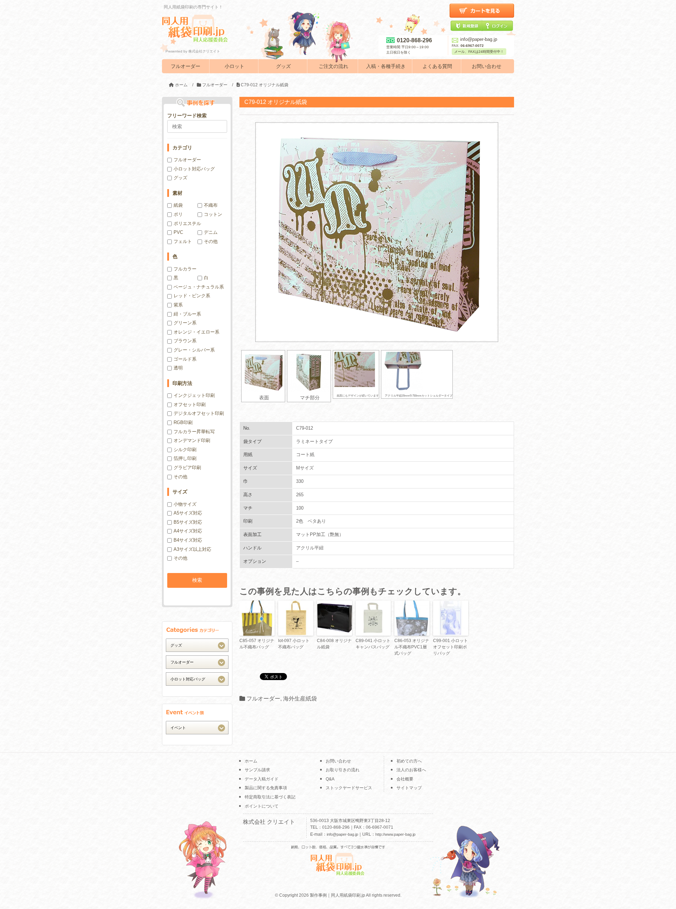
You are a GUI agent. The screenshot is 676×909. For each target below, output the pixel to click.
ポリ (178, 214)
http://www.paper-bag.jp (395, 834)
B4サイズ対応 (188, 540)
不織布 (211, 205)
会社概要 (404, 779)
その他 (211, 241)
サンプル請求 (257, 769)
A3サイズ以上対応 (192, 549)
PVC (178, 232)
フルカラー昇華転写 (194, 431)
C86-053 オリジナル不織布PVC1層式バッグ (411, 647)
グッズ (283, 66)
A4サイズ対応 (188, 531)
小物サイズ (185, 504)
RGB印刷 (183, 422)
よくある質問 (437, 66)
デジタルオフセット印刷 (199, 413)
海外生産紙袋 (300, 699)
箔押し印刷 (185, 458)
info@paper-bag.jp (478, 39)
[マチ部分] (309, 372)
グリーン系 (185, 322)
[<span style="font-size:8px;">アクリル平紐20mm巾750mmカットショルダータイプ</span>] (417, 372)
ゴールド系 (185, 359)
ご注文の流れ (333, 66)
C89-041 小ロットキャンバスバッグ (373, 643)
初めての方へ (409, 761)
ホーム (251, 761)
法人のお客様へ (411, 769)
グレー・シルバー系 (194, 350)
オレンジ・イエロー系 (196, 332)
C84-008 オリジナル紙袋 (334, 643)
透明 (178, 368)
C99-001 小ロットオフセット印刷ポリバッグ (450, 647)
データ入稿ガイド (261, 779)
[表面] (263, 372)
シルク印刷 (185, 449)
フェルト (183, 241)
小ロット (234, 66)
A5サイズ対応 (188, 513)
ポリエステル (187, 223)
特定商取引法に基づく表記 (270, 797)
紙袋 (178, 205)
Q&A (330, 779)
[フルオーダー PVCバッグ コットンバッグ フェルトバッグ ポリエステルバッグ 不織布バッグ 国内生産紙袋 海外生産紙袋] (197, 662)
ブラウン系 (185, 340)
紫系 (178, 304)
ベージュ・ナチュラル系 (199, 286)
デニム (211, 232)
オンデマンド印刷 (192, 440)
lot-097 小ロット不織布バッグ (293, 643)
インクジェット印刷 (194, 395)
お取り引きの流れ (342, 769)
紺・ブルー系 (187, 314)
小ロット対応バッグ (194, 169)
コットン (213, 214)
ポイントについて (261, 806)
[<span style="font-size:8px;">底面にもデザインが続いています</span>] (355, 372)
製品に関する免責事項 (266, 787)
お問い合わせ (486, 66)
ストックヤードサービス (349, 787)
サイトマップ (409, 787)
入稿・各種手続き (386, 66)
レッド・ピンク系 (192, 295)
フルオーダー (185, 66)
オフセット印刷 (190, 404)
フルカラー (185, 269)
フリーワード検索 (187, 115)
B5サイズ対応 (188, 522)
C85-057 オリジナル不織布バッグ (256, 643)
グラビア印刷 (187, 467)
